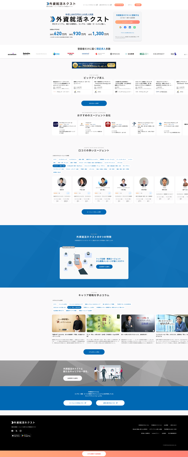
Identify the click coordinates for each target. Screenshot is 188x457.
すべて (54, 159)
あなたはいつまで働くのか (59, 307)
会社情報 (166, 425)
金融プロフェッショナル (92, 159)
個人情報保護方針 (172, 433)
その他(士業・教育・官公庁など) (74, 166)
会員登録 (138, 5)
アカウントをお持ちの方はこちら (127, 32)
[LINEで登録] (134, 27)
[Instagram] (20, 431)
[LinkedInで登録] (130, 27)
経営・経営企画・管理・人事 (114, 166)
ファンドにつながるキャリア (76, 304)
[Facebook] (12, 431)
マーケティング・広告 (58, 169)
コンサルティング (63, 159)
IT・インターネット (121, 159)
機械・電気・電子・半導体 (123, 169)
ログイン (130, 5)
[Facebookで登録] (125, 27)
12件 (68, 193)
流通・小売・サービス (63, 162)
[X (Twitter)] (16, 431)
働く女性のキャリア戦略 (108, 304)
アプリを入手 (120, 5)
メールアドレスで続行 (127, 22)
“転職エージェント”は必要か (85, 310)
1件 (109, 193)
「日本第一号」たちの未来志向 (123, 304)
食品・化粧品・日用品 (102, 169)
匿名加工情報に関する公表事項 (140, 429)
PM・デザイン (126, 166)
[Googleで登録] (120, 27)
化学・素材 (111, 169)
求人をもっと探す (94, 103)
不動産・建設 (84, 169)
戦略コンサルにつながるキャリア (92, 304)
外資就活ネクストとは (156, 425)
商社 (54, 162)
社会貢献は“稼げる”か (58, 310)
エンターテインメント (110, 162)
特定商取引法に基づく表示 (170, 429)
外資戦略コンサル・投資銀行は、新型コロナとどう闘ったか (110, 307)
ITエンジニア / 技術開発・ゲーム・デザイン (95, 166)
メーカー (130, 159)
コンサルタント (72, 159)
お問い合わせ (173, 425)
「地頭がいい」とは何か (88, 307)
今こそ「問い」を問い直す (74, 307)
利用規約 (126, 36)
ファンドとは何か (63, 304)
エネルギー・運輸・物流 (59, 166)
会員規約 (164, 433)
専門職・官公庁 (57, 172)
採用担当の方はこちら (144, 425)
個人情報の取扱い (132, 36)
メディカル (119, 162)
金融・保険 (81, 159)
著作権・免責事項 (145, 433)
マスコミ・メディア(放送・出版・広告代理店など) (90, 162)
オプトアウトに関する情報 (156, 429)
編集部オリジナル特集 (71, 310)
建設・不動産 (73, 162)
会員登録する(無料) (104, 267)
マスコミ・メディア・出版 (72, 169)
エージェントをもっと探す (94, 212)
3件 (89, 193)
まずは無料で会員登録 (94, 454)
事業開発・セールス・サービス (107, 159)
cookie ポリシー (156, 433)
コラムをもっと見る (94, 352)
